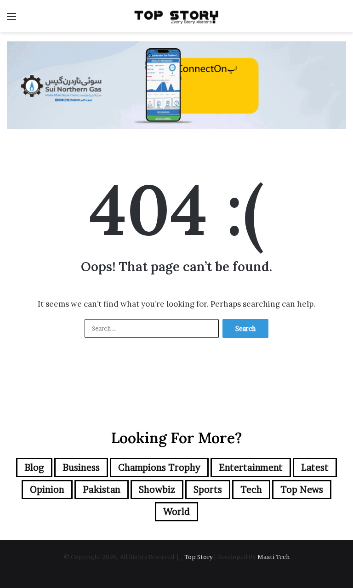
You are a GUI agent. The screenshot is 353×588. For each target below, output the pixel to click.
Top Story (198, 556)
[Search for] (341, 19)
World (176, 511)
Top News (301, 489)
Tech (251, 489)
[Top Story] (176, 16)
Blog (34, 467)
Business (81, 467)
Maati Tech (273, 556)
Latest (315, 467)
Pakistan (101, 489)
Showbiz (157, 489)
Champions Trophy (159, 467)
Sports (208, 489)
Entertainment (251, 467)
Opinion (47, 489)
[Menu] (11, 19)
